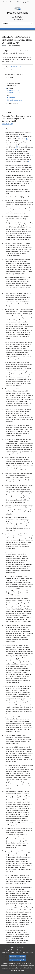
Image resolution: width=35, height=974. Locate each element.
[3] (17, 147)
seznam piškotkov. (18, 970)
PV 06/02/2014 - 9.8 (13, 98)
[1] (19, 136)
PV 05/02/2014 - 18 (13, 90)
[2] (27, 139)
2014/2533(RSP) (16, 67)
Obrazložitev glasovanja (14, 100)
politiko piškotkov (27, 968)
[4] (15, 149)
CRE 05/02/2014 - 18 (13, 92)
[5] (31, 155)
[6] (28, 161)
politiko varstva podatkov (11, 968)
